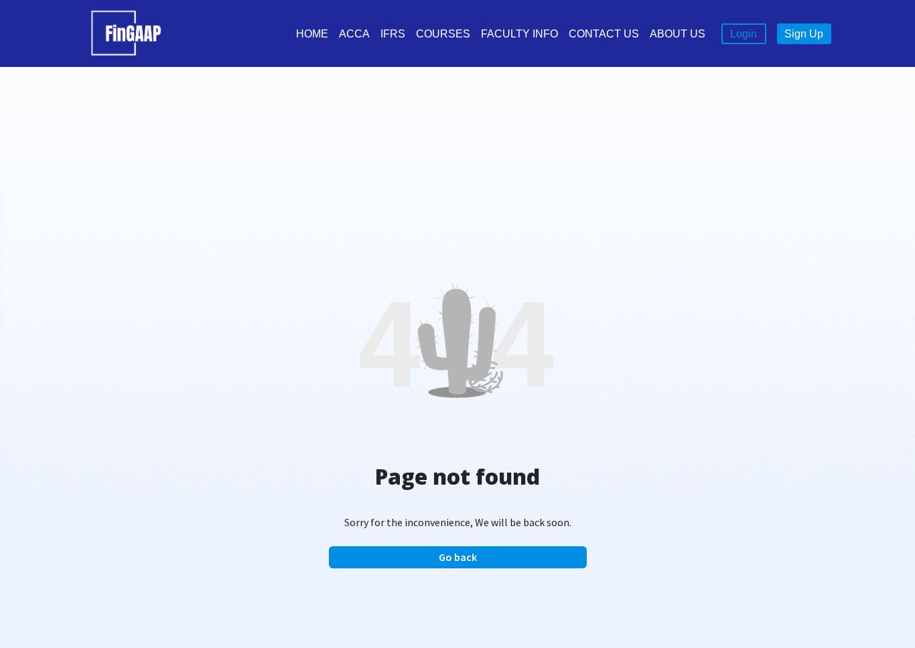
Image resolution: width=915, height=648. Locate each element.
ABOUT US (677, 33)
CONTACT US (604, 33)
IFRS (392, 33)
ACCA (354, 33)
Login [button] (743, 33)
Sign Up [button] (803, 33)
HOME (312, 33)
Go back (458, 557)
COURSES (443, 33)
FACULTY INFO (519, 33)
